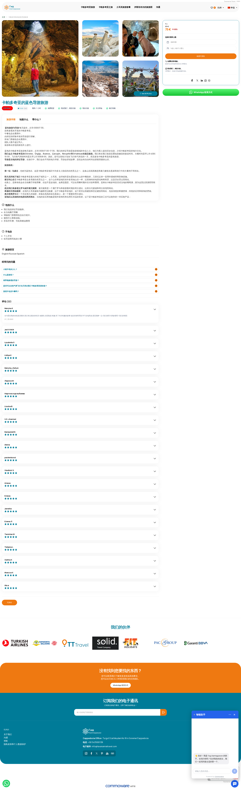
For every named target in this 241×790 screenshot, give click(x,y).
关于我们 (8, 734)
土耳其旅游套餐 (123, 7)
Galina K (8, 559)
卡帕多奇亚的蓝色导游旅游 (18, 17)
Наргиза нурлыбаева (15, 393)
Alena (7, 444)
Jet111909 (9, 329)
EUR (220, 7)
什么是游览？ (8, 275)
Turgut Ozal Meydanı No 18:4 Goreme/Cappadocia (115, 738)
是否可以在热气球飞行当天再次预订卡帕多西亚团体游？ (25, 286)
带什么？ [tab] (36, 119)
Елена (7, 496)
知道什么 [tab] (23, 119)
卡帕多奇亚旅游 (88, 7)
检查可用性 (201, 56)
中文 (233, 7)
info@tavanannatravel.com (100, 746)
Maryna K (9, 308)
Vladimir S (9, 470)
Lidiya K (8, 355)
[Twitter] (97, 753)
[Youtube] (107, 753)
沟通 (158, 7)
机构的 (6, 729)
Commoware (219, 776)
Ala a (7, 585)
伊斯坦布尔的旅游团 (143, 7)
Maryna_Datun (12, 368)
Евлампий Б (10, 432)
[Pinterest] (102, 753)
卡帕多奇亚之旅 (106, 7)
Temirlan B (10, 534)
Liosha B (8, 406)
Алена (8, 483)
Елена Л (8, 521)
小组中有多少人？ (10, 269)
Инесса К (9, 572)
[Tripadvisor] (112, 753)
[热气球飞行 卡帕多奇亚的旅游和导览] (13, 8)
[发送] (234, 771)
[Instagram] (86, 753)
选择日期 (173, 42)
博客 (6, 741)
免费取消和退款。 (173, 61)
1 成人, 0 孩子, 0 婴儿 (177, 48)
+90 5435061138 (93, 742)
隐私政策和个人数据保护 (15, 744)
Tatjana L (9, 547)
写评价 (9, 602)
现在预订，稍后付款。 (174, 68)
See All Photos (147, 94)
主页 (3, 17)
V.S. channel (10, 419)
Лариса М (9, 380)
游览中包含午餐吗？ (11, 291)
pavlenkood (10, 457)
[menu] (230, 714)
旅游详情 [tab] (11, 119)
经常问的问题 (8, 261)
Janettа (8, 508)
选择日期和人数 (170, 37)
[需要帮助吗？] (234, 783)
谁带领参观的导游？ (11, 280)
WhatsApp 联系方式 (203, 92)
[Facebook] (91, 753)
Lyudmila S (9, 342)
